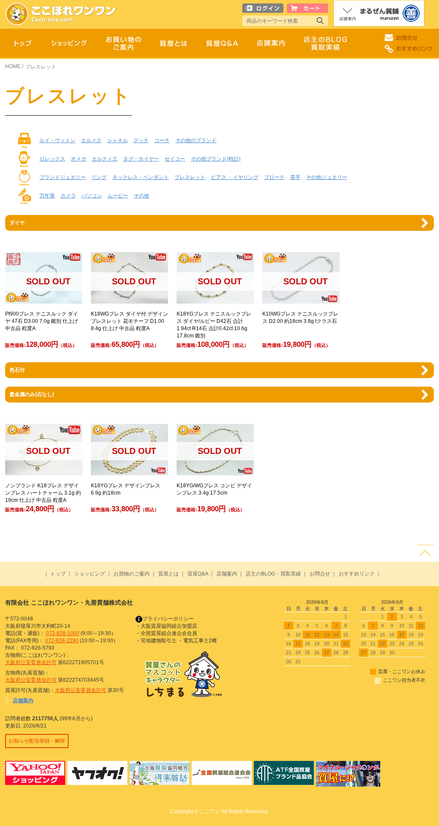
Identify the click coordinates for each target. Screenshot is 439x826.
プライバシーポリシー (168, 619)
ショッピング (89, 574)
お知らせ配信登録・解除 (37, 741)
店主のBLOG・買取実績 (273, 574)
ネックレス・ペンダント (140, 177)
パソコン (91, 196)
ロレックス (52, 159)
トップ (58, 574)
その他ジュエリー (326, 177)
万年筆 (47, 196)
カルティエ (104, 159)
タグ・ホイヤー (141, 159)
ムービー (118, 196)
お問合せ (320, 574)
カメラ (68, 196)
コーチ (162, 140)
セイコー (175, 159)
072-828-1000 (62, 633)
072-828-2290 (61, 641)
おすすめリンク (357, 574)
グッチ (141, 140)
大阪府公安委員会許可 (31, 662)
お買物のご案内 (132, 574)
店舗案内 (226, 574)
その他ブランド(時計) (216, 159)
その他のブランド (195, 140)
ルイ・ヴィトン (57, 140)
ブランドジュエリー (62, 177)
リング (99, 177)
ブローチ (274, 177)
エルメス (91, 140)
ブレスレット (189, 177)
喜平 (295, 177)
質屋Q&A (197, 574)
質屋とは (168, 574)
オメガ (78, 159)
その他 (141, 196)
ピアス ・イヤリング (235, 177)
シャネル (117, 140)
